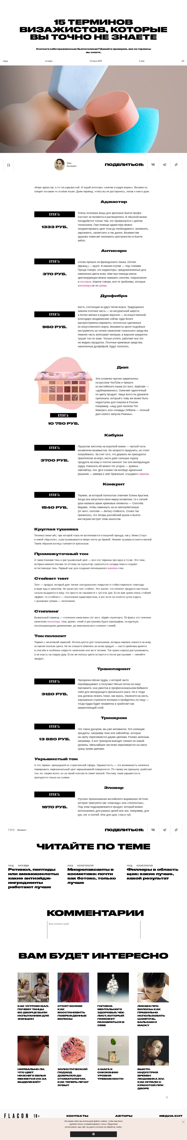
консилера (53, 621)
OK (93, 1134)
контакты (77, 1115)
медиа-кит (171, 1115)
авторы (123, 1115)
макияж (144, 474)
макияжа (113, 568)
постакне (85, 281)
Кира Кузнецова (71, 164)
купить (54, 214)
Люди (5, 61)
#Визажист (21, 829)
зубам (102, 285)
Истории (48, 61)
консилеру (84, 285)
